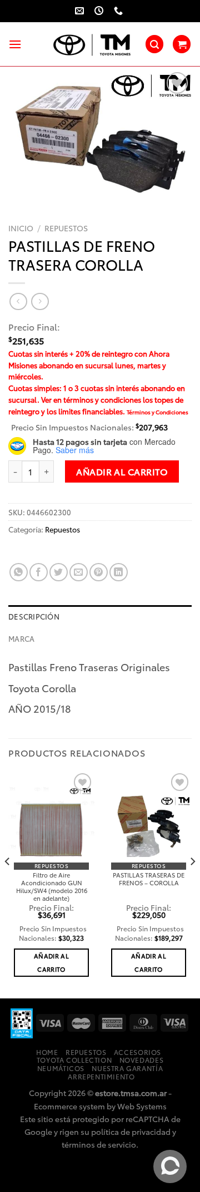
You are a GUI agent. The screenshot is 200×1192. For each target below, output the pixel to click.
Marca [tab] (21, 638)
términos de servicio (99, 1144)
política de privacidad (131, 1131)
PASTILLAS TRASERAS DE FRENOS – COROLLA (148, 878)
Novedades (141, 1059)
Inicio (20, 228)
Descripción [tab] (33, 616)
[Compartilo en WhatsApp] (18, 572)
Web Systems (142, 1106)
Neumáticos (60, 1068)
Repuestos (66, 228)
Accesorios (137, 1052)
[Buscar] (154, 44)
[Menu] (15, 44)
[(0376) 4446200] (120, 11)
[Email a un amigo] (78, 572)
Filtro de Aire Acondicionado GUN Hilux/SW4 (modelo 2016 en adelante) (51, 886)
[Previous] (7, 883)
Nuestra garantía (127, 1068)
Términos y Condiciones (157, 412)
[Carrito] (182, 44)
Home (47, 1052)
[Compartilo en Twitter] (58, 572)
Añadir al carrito (122, 471)
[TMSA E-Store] (92, 44)
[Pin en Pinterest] (98, 572)
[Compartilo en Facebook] (38, 572)
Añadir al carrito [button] (51, 962)
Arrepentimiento (101, 1076)
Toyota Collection (74, 1059)
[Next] (192, 883)
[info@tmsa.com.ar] (81, 11)
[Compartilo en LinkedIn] (118, 572)
